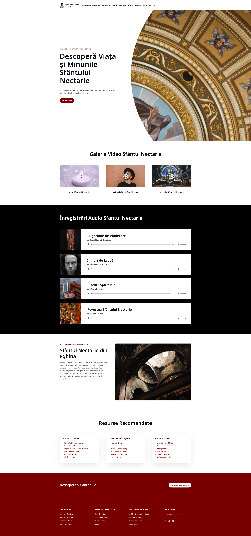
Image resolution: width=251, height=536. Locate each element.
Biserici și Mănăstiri (101, 514)
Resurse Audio (115, 457)
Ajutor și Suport (134, 524)
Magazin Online (100, 521)
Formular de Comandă (102, 517)
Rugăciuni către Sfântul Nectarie (76, 449)
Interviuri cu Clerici (117, 446)
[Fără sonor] (179, 244)
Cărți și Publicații (70, 457)
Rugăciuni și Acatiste (67, 517)
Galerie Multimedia (66, 524)
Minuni (114, 5)
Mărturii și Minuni (66, 521)
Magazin (138, 5)
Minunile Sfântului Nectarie (74, 446)
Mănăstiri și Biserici (71, 454)
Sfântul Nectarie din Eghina (91, 5)
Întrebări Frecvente (136, 521)
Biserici (130, 5)
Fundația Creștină (163, 449)
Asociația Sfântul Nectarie (166, 443)
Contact (145, 5)
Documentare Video (71, 451)
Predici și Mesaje (116, 443)
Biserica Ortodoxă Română (166, 446)
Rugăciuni (105, 5)
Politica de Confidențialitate (139, 514)
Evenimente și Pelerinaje (119, 451)
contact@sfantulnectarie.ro (174, 514)
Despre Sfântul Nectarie (68, 514)
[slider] (182, 244)
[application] (136, 244)
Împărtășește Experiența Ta (180, 485)
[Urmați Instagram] (173, 520)
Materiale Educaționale (118, 454)
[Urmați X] (169, 520)
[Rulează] (88, 244)
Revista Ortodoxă (163, 451)
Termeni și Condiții (135, 517)
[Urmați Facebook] (165, 520)
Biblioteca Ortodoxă (164, 457)
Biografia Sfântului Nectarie (74, 443)
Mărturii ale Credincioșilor (119, 449)
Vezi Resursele (67, 100)
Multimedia (122, 5)
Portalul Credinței (163, 454)
